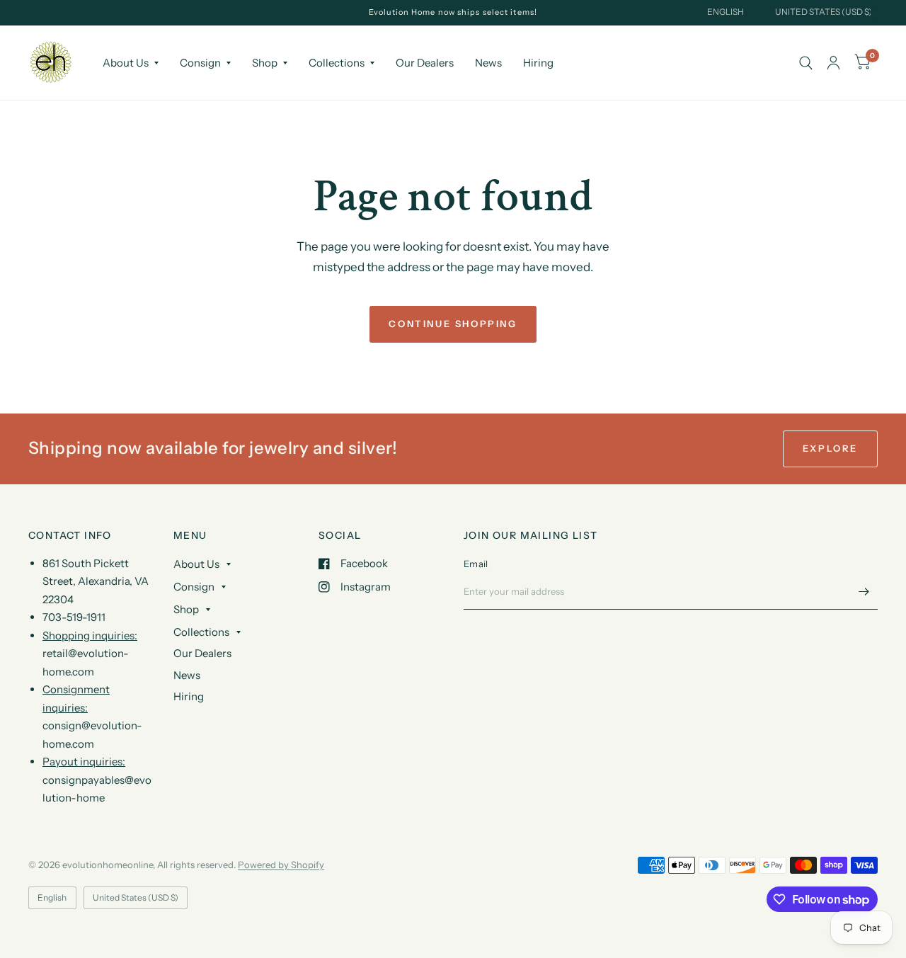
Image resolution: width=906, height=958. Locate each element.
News (488, 62)
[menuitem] (130, 63)
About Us (126, 62)
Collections (337, 62)
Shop (264, 62)
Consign (200, 62)
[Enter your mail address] (863, 591)
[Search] (806, 62)
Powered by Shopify (281, 864)
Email (476, 563)
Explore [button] (830, 448)
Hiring (538, 62)
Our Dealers (425, 62)
